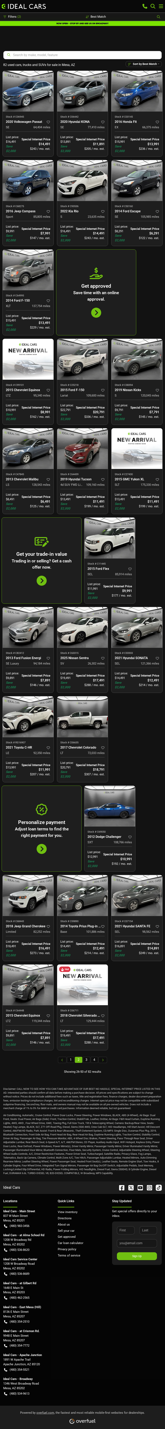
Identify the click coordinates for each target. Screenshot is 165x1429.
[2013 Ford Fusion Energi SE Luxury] (28, 627)
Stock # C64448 (15, 1010)
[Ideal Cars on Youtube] (138, 1187)
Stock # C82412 (15, 652)
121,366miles (150, 663)
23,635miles (96, 217)
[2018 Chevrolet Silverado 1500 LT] (82, 985)
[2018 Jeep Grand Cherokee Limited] (28, 895)
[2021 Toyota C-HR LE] (28, 716)
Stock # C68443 (15, 921)
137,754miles (41, 306)
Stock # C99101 (15, 384)
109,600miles (95, 395)
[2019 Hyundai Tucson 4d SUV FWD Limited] (82, 448)
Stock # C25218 (69, 384)
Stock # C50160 (124, 206)
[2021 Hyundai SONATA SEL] (136, 627)
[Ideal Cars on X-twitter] (129, 1187)
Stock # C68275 (15, 206)
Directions (65, 1218)
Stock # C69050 (97, 831)
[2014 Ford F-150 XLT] (28, 270)
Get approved (66, 1237)
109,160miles (95, 485)
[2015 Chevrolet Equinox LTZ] (28, 359)
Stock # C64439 (69, 474)
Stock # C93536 (69, 206)
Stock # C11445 (97, 563)
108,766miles (122, 842)
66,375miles (150, 127)
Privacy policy (67, 1249)
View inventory (67, 1212)
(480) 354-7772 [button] (19, 1345)
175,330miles (150, 485)
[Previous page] (62, 1060)
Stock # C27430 (124, 474)
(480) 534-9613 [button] (19, 1393)
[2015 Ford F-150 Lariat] (82, 359)
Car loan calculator (70, 1243)
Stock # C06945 (15, 116)
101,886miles (95, 932)
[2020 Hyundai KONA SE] (82, 91)
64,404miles (41, 127)
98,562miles (150, 932)
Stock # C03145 (124, 116)
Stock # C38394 (124, 384)
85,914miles (123, 574)
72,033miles (96, 753)
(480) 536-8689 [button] (19, 1274)
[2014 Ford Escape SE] (136, 180)
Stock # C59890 (69, 921)
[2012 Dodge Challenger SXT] (109, 806)
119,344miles (41, 1021)
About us (64, 1224)
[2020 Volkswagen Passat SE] (28, 91)
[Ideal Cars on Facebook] (120, 1187)
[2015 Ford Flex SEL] (109, 538)
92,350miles (41, 753)
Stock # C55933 (124, 652)
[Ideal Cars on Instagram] (148, 1187)
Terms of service (69, 1255)
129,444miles (95, 1021)
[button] (145, 6)
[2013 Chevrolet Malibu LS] (28, 448)
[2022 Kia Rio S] (82, 180)
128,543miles (41, 485)
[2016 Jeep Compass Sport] (28, 180)
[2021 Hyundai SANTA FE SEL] (136, 895)
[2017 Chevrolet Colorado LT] (82, 716)
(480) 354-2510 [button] (19, 1321)
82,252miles (41, 932)
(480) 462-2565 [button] (19, 1298)
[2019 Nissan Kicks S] (136, 359)
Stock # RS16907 (16, 742)
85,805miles (41, 217)
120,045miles (150, 395)
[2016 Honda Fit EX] (136, 91)
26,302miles (96, 663)
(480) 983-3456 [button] (19, 1226)
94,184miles (41, 663)
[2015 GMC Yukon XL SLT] (136, 448)
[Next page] (103, 1060)
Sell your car (66, 1231)
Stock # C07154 (124, 921)
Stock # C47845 (15, 474)
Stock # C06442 (69, 116)
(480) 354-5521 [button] (19, 1369)
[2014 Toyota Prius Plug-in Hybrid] (82, 895)
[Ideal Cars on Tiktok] (157, 1187)
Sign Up (137, 1256)
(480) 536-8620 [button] (19, 1250)
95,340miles (41, 395)
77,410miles (96, 127)
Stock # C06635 (69, 742)
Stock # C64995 (15, 295)
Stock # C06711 (69, 1010)
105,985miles (150, 217)
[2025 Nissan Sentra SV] (82, 627)
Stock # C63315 (69, 652)
